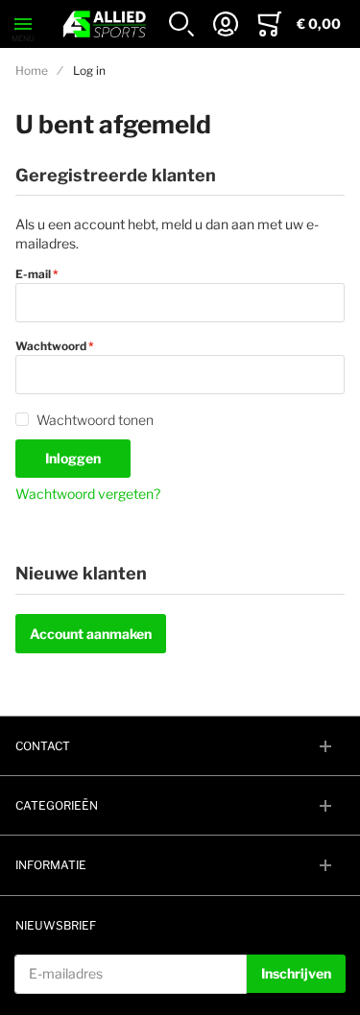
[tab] (180, 745)
